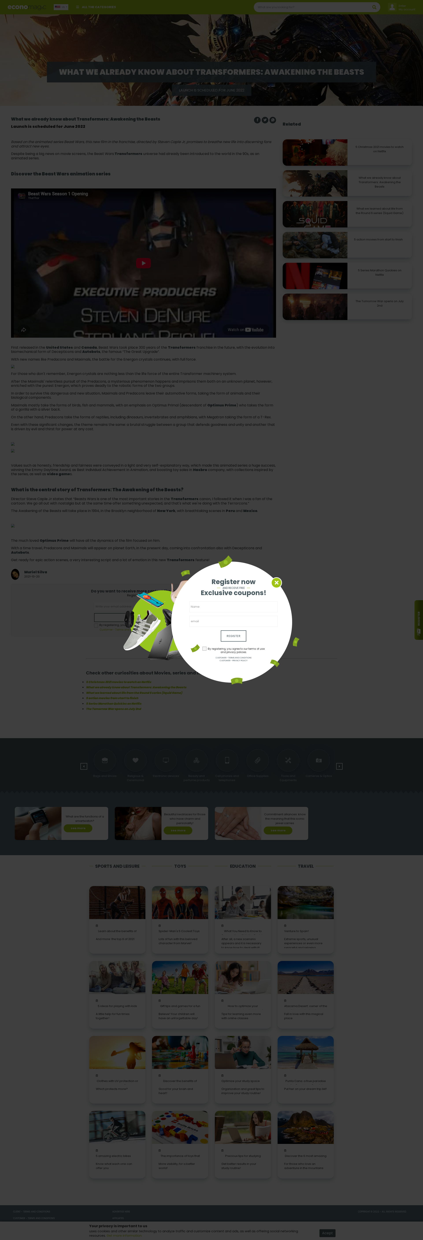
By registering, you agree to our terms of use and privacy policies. (236, 650)
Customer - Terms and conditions (233, 657)
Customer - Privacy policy (233, 660)
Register (233, 636)
